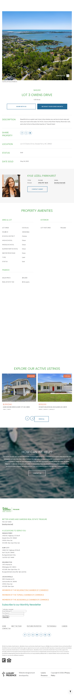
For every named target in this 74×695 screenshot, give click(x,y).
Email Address (6, 611)
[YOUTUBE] (37, 635)
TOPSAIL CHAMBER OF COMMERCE (30, 595)
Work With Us (21, 106)
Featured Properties (34, 626)
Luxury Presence (44, 674)
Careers (64, 626)
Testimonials (51, 626)
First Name (5, 613)
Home (4, 626)
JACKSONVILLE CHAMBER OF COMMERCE (33, 600)
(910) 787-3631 (43, 183)
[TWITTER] (41, 635)
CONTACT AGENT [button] (37, 189)
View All (41, 419)
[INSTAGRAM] (29, 635)
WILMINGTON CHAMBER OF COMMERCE (32, 590)
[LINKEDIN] (33, 635)
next (14, 75)
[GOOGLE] (45, 635)
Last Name (5, 615)
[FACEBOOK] (25, 635)
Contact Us (37, 473)
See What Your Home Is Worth (52, 106)
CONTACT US (6, 628)
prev (9, 75)
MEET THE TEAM (16, 626)
